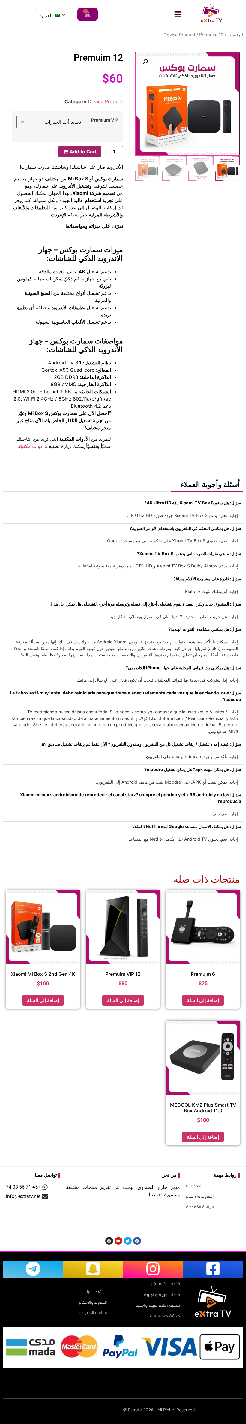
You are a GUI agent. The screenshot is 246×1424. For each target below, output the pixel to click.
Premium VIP (104, 120)
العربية (46, 15)
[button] (145, 61)
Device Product (179, 35)
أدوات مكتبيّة (31, 446)
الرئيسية (235, 35)
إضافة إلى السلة (203, 1000)
